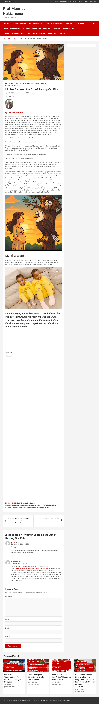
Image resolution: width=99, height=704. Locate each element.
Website (7, 636)
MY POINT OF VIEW (34, 662)
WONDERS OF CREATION (36, 33)
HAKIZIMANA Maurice (15, 113)
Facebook (93, 1)
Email (7, 628)
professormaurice (20, 93)
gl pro (13, 542)
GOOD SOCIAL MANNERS (54, 23)
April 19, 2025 (9, 93)
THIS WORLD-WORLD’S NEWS (14, 33)
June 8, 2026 (79, 689)
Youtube (72, 1)
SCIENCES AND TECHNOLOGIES (9, 666)
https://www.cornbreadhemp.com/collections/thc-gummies (30, 568)
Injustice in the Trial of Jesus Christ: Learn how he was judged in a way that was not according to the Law (19, 521)
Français (49, 1)
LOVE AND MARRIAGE (12, 28)
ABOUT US (52, 33)
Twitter (86, 1)
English (56, 1)
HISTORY (69, 23)
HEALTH (7, 661)
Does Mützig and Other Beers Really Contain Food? (36, 677)
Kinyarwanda (63, 1)
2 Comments (31, 93)
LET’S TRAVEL (80, 23)
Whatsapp (13, 505)
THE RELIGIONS (68, 28)
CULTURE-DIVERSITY (19, 23)
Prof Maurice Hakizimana (22, 700)
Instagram (79, 1)
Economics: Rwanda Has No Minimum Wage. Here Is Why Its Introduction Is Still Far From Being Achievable (85, 681)
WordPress (66, 700)
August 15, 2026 (9, 684)
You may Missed (11, 656)
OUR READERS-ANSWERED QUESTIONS (36, 665)
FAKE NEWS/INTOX (35, 23)
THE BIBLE (56, 28)
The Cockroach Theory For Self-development (49, 520)
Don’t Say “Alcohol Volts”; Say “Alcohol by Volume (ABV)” (61, 677)
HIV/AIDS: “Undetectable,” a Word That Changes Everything (12, 678)
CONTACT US (63, 33)
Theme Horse (43, 700)
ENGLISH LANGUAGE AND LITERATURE (36, 28)
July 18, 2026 (32, 682)
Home (6, 23)
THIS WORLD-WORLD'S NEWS (13, 670)
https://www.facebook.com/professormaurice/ (34, 507)
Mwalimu (8, 503)
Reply (13, 556)
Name (7, 619)
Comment (9, 596)
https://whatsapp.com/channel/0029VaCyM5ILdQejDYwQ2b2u (36, 505)
